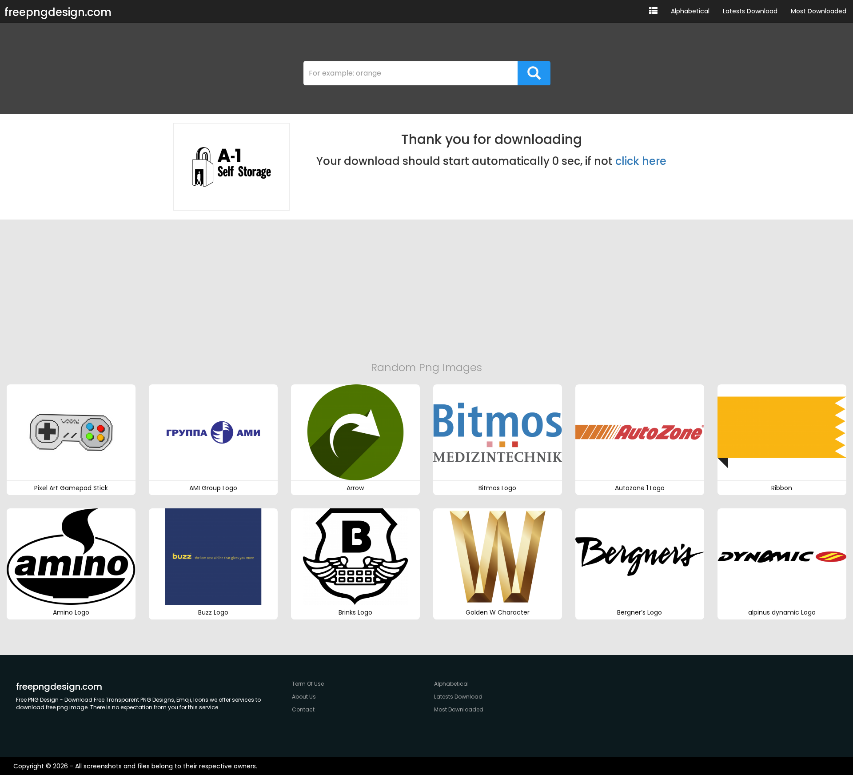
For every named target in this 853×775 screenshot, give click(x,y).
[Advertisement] (426, 290)
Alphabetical (690, 11)
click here (640, 161)
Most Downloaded (818, 11)
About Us (304, 696)
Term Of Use (308, 683)
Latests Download (750, 11)
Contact (303, 709)
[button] (653, 11)
